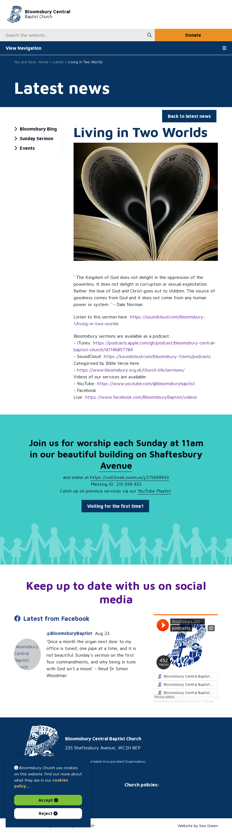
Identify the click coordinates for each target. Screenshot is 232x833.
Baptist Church (47, 14)
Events (27, 148)
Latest (58, 62)
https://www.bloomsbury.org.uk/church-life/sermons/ (130, 369)
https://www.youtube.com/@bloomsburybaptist (146, 383)
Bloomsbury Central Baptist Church (176, 701)
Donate (193, 35)
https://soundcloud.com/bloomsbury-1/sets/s (157, 356)
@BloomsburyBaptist (69, 633)
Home (43, 62)
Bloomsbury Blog (38, 128)
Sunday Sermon (36, 138)
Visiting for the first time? (115, 506)
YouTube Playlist (154, 490)
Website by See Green (198, 825)
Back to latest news (189, 116)
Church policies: (141, 784)
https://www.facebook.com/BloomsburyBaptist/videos (141, 397)
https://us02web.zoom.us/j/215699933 (129, 477)
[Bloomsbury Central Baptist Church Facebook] (27, 654)
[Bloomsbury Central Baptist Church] (36, 750)
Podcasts (208, 701)
